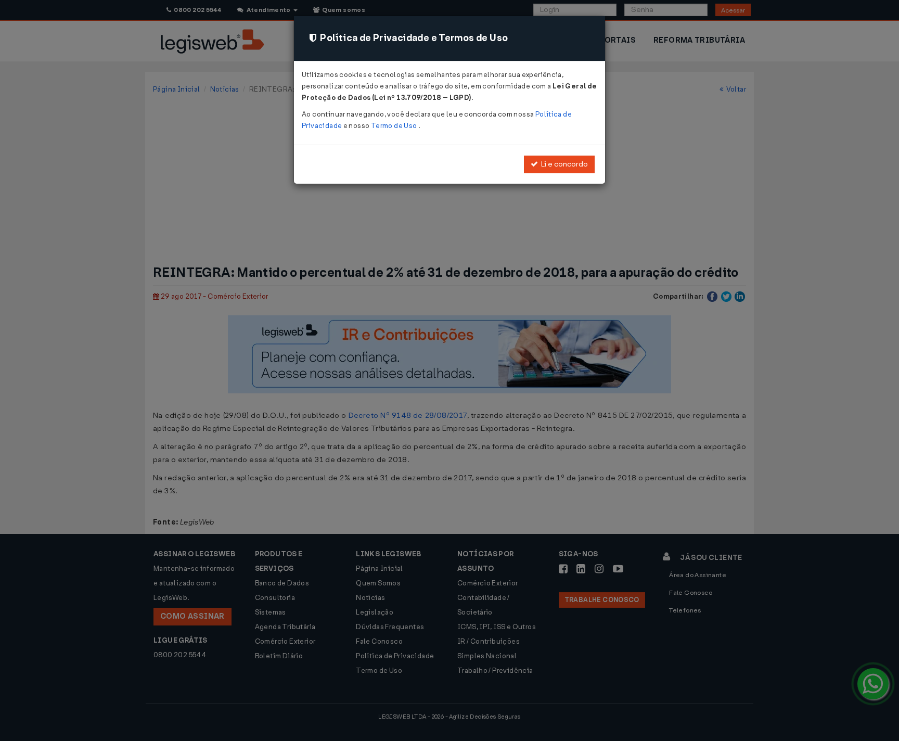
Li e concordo (563, 164)
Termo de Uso (394, 125)
